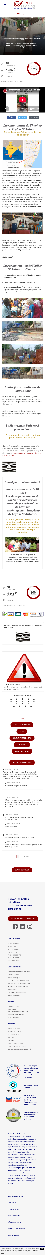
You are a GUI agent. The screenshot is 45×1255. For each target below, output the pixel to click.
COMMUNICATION (14, 995)
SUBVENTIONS (12, 989)
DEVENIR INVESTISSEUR (15, 1032)
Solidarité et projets (22, 738)
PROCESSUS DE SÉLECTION (17, 1046)
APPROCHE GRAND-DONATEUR (18, 986)
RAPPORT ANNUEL (14, 958)
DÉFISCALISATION (13, 1018)
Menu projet (23, 14)
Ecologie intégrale (22, 725)
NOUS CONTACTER (14, 961)
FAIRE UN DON (12, 1009)
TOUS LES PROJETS (14, 1006)
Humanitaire (22, 745)
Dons (22, 731)
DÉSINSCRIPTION (14, 1222)
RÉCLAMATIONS (14, 1216)
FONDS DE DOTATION (15, 955)
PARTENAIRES (12, 952)
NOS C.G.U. (12, 1203)
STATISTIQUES (13, 1235)
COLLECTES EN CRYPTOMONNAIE (19, 981)
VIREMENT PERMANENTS (16, 1015)
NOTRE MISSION (13, 943)
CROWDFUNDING (13, 975)
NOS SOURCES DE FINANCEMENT (18, 972)
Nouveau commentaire (22, 762)
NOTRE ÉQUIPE (13, 946)
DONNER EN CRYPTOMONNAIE (18, 1012)
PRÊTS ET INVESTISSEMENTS (17, 992)
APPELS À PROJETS (14, 978)
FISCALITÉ (11, 1040)
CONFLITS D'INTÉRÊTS (16, 1229)
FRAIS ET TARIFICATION (15, 1043)
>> (28, 856)
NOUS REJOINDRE (13, 949)
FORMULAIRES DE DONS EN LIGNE (19, 983)
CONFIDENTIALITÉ (14, 1209)
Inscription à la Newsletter (23, 919)
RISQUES (11, 1037)
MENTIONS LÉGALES (15, 1196)
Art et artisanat (22, 751)
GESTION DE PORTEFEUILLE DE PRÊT (19, 1049)
